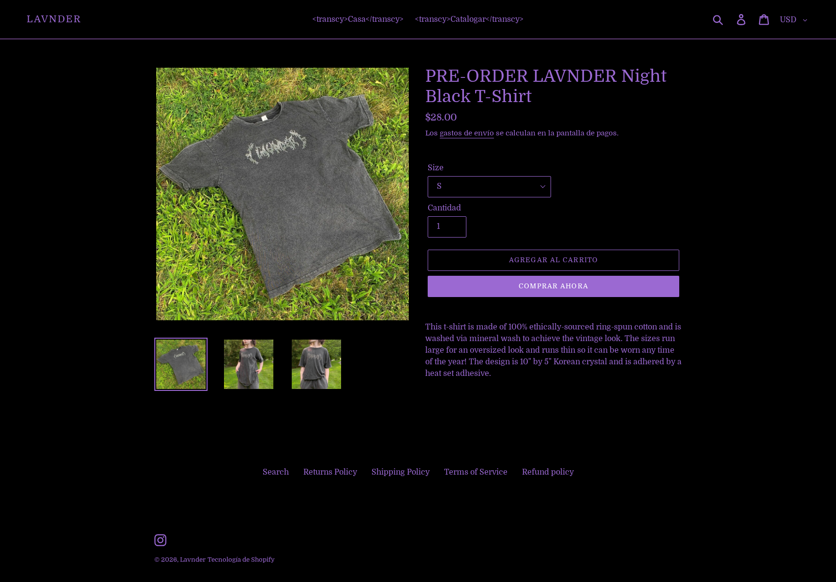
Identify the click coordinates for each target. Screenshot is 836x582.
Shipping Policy (401, 472)
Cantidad (444, 208)
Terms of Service (476, 472)
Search (276, 472)
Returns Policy (330, 472)
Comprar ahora (553, 286)
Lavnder (54, 19)
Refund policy (548, 472)
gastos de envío (467, 133)
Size (436, 168)
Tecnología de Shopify (241, 559)
